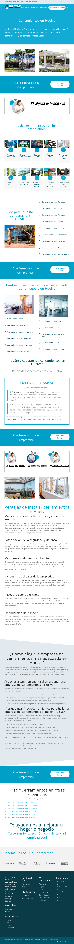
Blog (23, 887)
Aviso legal (34, 939)
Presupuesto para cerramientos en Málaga (21, 812)
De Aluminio (60, 897)
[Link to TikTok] (57, 941)
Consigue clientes (31, 1)
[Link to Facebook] (65, 941)
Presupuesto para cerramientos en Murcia (21, 814)
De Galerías (43, 889)
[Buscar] (67, 8)
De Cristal (60, 882)
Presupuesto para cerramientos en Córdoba (22, 806)
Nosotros (25, 895)
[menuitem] (64, 1)
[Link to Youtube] (60, 941)
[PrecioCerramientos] (13, 8)
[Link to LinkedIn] (68, 941)
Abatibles (42, 884)
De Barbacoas (44, 895)
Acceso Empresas (65, 1)
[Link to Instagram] (62, 941)
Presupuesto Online (60, 84)
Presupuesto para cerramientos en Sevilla (21, 817)
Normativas (26, 884)
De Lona (59, 895)
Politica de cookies (53, 939)
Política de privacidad (43, 939)
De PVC (59, 900)
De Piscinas (43, 892)
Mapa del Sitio (27, 898)
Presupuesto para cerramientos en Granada (22, 809)
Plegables (42, 887)
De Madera (60, 903)
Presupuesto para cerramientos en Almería (21, 803)
